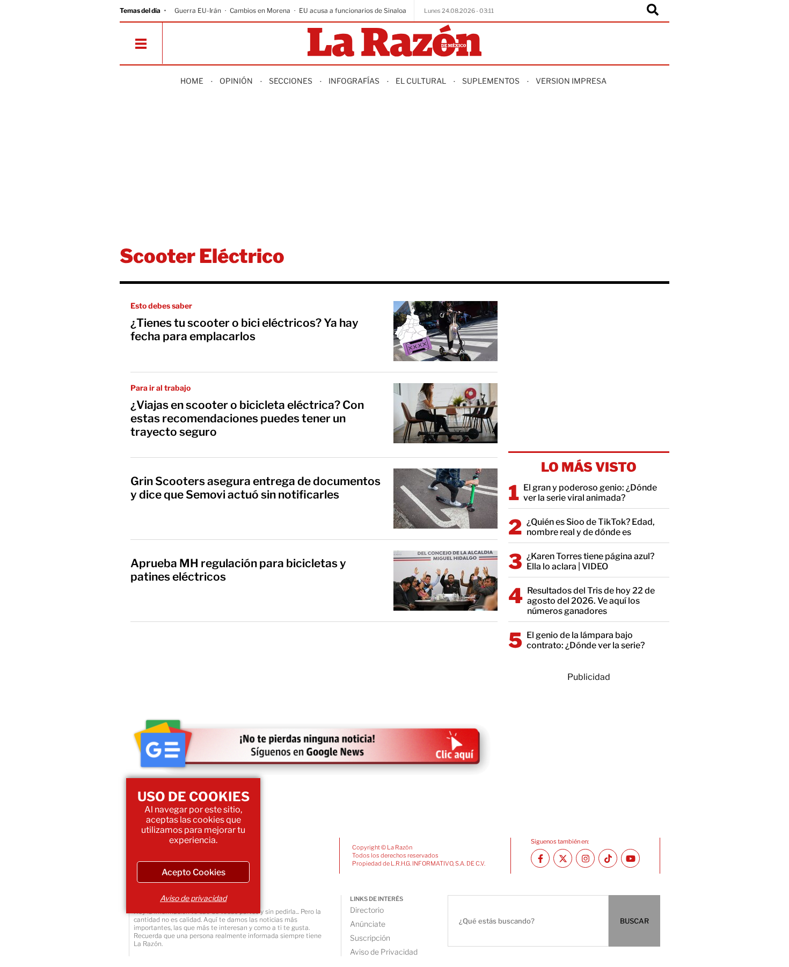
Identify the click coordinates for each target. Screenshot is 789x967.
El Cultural (421, 80)
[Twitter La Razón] (562, 858)
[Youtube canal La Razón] (630, 858)
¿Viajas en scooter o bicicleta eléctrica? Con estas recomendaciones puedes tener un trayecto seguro (247, 418)
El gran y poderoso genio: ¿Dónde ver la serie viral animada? (590, 492)
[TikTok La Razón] (607, 858)
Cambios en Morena (260, 10)
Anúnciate (367, 923)
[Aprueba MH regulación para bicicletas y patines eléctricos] (445, 581)
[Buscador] (653, 10)
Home (191, 80)
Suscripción (370, 937)
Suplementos (491, 80)
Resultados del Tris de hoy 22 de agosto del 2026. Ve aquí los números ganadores (591, 600)
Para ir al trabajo (160, 387)
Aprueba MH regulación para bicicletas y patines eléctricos (238, 569)
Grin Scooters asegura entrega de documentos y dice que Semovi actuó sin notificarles (255, 487)
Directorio (367, 909)
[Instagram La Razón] (585, 858)
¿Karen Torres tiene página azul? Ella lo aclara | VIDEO (590, 561)
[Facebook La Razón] (540, 858)
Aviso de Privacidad (384, 951)
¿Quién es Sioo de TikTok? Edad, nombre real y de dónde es (591, 527)
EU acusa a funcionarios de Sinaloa (352, 10)
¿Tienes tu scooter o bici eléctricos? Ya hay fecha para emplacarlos (244, 329)
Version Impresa (571, 80)
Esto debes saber (161, 305)
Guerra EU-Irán (197, 10)
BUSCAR (634, 921)
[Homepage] (394, 41)
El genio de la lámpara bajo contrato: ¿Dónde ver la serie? (586, 640)
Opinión (236, 80)
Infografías (353, 80)
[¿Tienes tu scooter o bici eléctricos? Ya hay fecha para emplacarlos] (445, 331)
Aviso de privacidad (193, 898)
